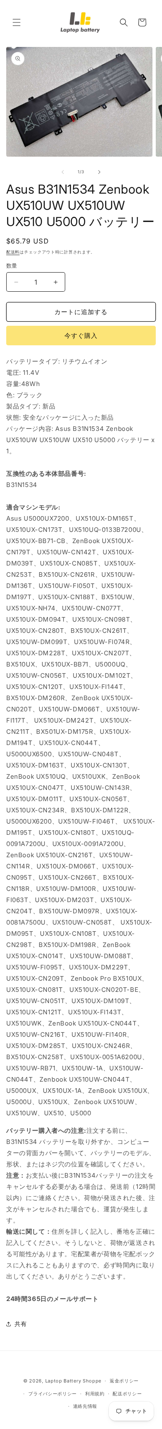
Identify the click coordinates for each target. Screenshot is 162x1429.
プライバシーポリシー (52, 1394)
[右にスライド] (99, 172)
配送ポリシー (127, 1394)
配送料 (13, 251)
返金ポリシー (124, 1381)
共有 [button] (21, 1323)
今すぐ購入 (81, 335)
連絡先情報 (85, 1406)
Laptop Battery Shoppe (73, 1381)
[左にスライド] (63, 172)
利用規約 (95, 1394)
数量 (11, 265)
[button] (16, 22)
